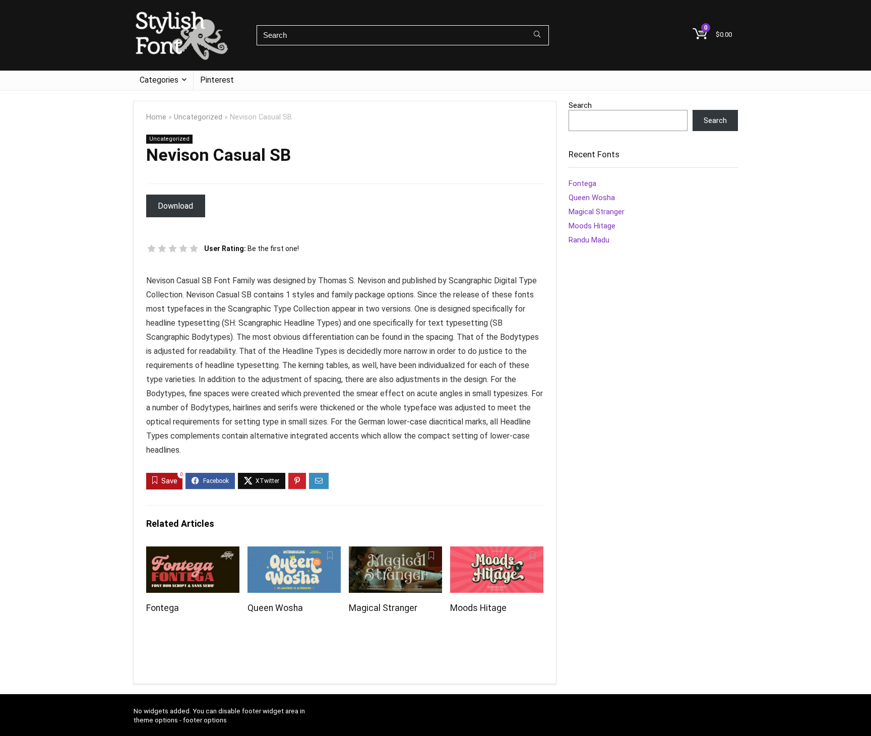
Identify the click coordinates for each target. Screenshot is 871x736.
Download (175, 206)
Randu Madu (589, 239)
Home (156, 117)
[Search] (537, 35)
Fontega (162, 608)
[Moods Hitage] (496, 553)
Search (580, 105)
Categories (159, 80)
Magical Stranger (383, 608)
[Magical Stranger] (395, 553)
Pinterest (217, 80)
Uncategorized (198, 117)
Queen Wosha (275, 608)
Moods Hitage (478, 608)
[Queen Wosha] (294, 553)
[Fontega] (192, 553)
